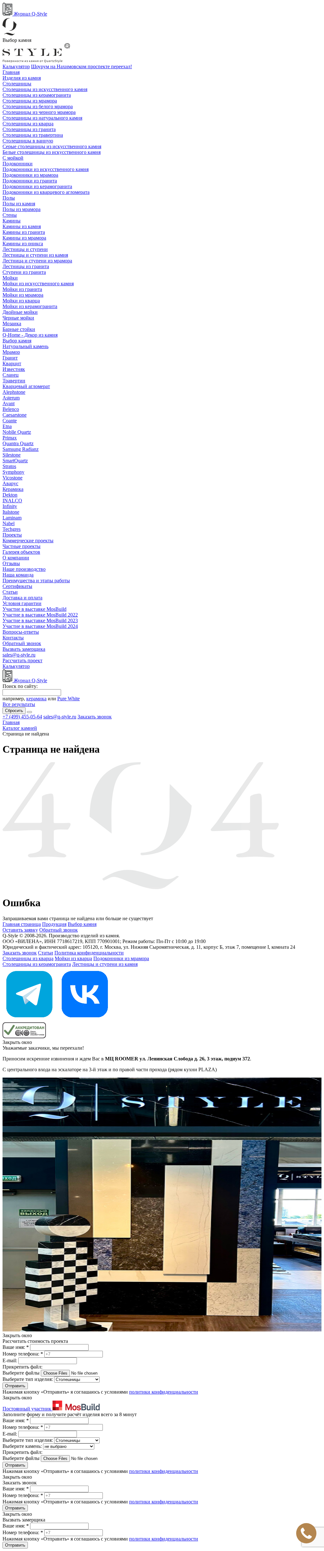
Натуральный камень (25, 346)
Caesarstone (15, 415)
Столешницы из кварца (28, 123)
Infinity (10, 506)
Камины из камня (22, 226)
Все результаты (19, 704)
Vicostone (12, 477)
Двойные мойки (20, 312)
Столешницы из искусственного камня (45, 89)
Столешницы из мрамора (30, 100)
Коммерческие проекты (28, 540)
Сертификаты (17, 586)
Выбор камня (17, 340)
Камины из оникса (23, 243)
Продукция (54, 924)
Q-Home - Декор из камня (30, 335)
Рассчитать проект (22, 660)
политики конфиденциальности (163, 1392)
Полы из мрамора (21, 209)
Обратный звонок (22, 643)
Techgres (12, 529)
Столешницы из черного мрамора (39, 112)
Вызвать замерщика (24, 649)
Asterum (11, 397)
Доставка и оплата (22, 597)
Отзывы (11, 563)
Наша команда (18, 575)
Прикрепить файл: (22, 1367)
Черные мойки (18, 317)
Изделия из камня (22, 78)
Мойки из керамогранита (30, 306)
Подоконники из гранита (30, 180)
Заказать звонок (95, 716)
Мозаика (12, 323)
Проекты (12, 535)
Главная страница (22, 924)
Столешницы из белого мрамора (38, 106)
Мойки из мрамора (23, 295)
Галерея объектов (21, 552)
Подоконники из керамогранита (37, 186)
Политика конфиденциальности (89, 952)
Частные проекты (21, 546)
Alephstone (14, 392)
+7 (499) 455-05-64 (22, 716)
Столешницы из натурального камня (42, 118)
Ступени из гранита (24, 272)
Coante (10, 420)
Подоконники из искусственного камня (46, 169)
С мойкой (13, 158)
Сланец (11, 375)
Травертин (14, 380)
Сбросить (14, 710)
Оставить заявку (20, 930)
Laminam (12, 517)
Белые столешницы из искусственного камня (52, 152)
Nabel (9, 523)
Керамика (13, 489)
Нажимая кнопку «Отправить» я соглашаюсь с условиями (100, 1392)
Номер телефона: (23, 1353)
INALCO (12, 500)
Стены (10, 215)
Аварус (10, 483)
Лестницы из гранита (26, 266)
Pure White (68, 698)
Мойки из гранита (22, 289)
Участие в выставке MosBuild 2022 (40, 614)
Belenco (11, 409)
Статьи (10, 592)
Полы (9, 198)
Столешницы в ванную (28, 140)
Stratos (9, 466)
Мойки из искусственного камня (38, 283)
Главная (11, 72)
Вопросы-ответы (21, 632)
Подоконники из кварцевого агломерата (46, 192)
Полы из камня (19, 203)
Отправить (15, 1385)
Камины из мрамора (24, 238)
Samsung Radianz (21, 449)
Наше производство (24, 569)
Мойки (10, 277)
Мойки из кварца (21, 300)
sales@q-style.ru (19, 654)
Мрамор (11, 352)
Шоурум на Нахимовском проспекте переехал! (81, 66)
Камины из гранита (24, 232)
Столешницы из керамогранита (37, 95)
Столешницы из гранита (29, 129)
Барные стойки (19, 329)
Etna (7, 426)
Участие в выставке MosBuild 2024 (40, 626)
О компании (16, 557)
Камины (12, 220)
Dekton (10, 495)
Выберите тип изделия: (28, 1379)
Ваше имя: (16, 1347)
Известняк (14, 369)
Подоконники (18, 163)
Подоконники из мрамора (30, 175)
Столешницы (17, 83)
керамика (36, 698)
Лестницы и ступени (25, 249)
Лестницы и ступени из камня (35, 255)
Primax (10, 437)
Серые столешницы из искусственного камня (52, 146)
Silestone (12, 455)
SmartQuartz (15, 460)
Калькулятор (16, 66)
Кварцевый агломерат (26, 386)
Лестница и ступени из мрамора (37, 260)
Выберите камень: (23, 1446)
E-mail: (10, 1360)
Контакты (13, 637)
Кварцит (12, 363)
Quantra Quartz (18, 443)
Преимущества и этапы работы (36, 580)
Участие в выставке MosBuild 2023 (40, 620)
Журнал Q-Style (29, 13)
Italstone (11, 512)
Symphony (13, 472)
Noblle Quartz (17, 432)
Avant (9, 403)
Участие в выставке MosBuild (34, 609)
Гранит (10, 357)
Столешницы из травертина (33, 135)
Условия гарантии (22, 603)
